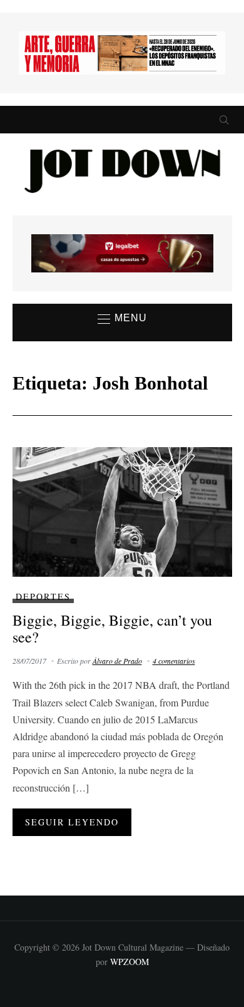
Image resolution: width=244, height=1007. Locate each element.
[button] (122, 319)
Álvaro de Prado (117, 661)
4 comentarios (174, 661)
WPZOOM (129, 962)
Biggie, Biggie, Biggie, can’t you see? (112, 628)
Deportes (43, 596)
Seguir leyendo (72, 822)
